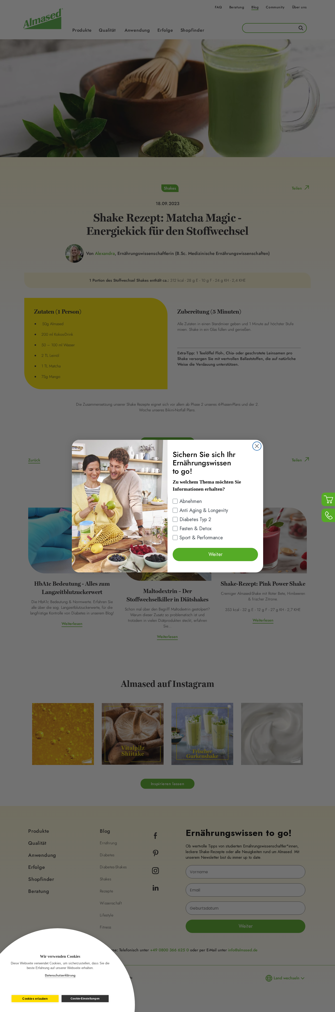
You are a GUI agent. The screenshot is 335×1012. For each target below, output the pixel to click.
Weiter (215, 554)
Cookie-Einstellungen (85, 998)
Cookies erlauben (35, 998)
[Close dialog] (257, 446)
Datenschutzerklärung (60, 975)
